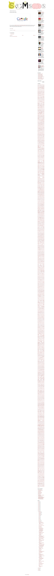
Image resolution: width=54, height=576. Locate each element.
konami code (43, 285)
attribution (42, 112)
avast (40, 114)
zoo (39, 486)
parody (38, 334)
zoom (43, 486)
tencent (43, 426)
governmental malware (40, 236)
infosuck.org (39, 491)
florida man (42, 220)
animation (41, 101)
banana (39, 122)
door (40, 195)
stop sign (38, 415)
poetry (38, 347)
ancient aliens (40, 99)
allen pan (42, 96)
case (42, 147)
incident (43, 266)
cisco (43, 156)
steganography (39, 413)
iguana (38, 264)
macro (41, 299)
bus (39, 140)
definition (39, 186)
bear (40, 125)
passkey (43, 334)
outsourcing (42, 330)
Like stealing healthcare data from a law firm (42, 66)
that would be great (41, 429)
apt (41, 107)
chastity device (41, 153)
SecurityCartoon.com (40, 496)
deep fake (42, 184)
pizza (43, 346)
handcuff (38, 243)
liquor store (40, 293)
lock (40, 294)
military (39, 309)
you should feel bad (41, 481)
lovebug (43, 297)
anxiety (43, 105)
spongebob (41, 410)
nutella (42, 323)
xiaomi (39, 477)
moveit (40, 313)
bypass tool (42, 141)
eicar (42, 201)
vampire (39, 455)
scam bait (40, 560)
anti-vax (39, 105)
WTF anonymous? (40, 531)
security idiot (42, 378)
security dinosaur (42, 377)
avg (41, 114)
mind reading (43, 309)
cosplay (43, 168)
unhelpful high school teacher (41, 452)
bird (41, 128)
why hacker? (40, 550)
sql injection (43, 411)
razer (43, 357)
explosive (40, 210)
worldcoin (40, 475)
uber (42, 450)
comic (41, 160)
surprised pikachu (42, 419)
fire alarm (43, 217)
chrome (38, 156)
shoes (40, 385)
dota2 (39, 196)
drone (38, 199)
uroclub (41, 454)
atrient (38, 112)
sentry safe (42, 382)
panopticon (40, 333)
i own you (42, 258)
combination (39, 160)
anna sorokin (40, 102)
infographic (40, 267)
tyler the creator (40, 450)
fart (41, 215)
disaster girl (40, 191)
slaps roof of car (41, 392)
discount (43, 191)
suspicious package (39, 421)
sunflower (43, 418)
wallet (42, 459)
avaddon (43, 113)
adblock (42, 87)
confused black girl (39, 163)
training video (39, 445)
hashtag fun (43, 245)
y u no (42, 477)
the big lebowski (40, 431)
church (42, 156)
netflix (39, 317)
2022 (38, 502)
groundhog (43, 238)
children (43, 155)
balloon (38, 122)
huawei (43, 253)
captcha (38, 146)
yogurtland (40, 478)
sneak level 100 (42, 400)
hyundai (39, 254)
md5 (41, 305)
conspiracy (40, 165)
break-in (41, 135)
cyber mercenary (42, 176)
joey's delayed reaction (41, 279)
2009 (38, 569)
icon (39, 261)
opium (42, 328)
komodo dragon (40, 285)
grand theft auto (39, 237)
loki (42, 295)
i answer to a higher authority (41, 534)
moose (40, 312)
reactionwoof (40, 358)
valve (38, 455)
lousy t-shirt (41, 297)
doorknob (38, 196)
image (12, 28)
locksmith (38, 295)
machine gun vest (39, 299)
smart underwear (39, 398)
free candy (40, 223)
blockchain (40, 130)
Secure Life (39, 494)
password (43, 335)
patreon (41, 338)
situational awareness (40, 390)
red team (40, 359)
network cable (42, 317)
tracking (43, 444)
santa (43, 367)
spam (42, 408)
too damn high (40, 442)
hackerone (38, 241)
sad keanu (38, 366)
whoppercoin (41, 470)
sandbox (42, 367)
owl (41, 331)
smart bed (43, 393)
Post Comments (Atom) (14, 36)
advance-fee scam (39, 88)
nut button (40, 323)
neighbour (42, 316)
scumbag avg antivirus (42, 372)
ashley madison (42, 110)
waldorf (40, 459)
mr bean (42, 313)
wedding (43, 462)
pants (41, 333)
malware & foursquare (41, 538)
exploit (38, 210)
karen (41, 281)
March (39, 519)
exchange (40, 209)
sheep (39, 384)
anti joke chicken (42, 104)
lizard (41, 293)
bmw (40, 131)
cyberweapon (39, 178)
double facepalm (42, 196)
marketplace (41, 302)
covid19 (43, 169)
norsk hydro (42, 320)
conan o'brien (42, 161)
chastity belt (39, 153)
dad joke (41, 178)
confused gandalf (42, 163)
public (38, 353)
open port (38, 328)
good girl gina (41, 233)
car (42, 146)
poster (38, 349)
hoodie (40, 251)
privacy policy (42, 351)
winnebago (43, 472)
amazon (41, 97)
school (39, 370)
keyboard (43, 282)
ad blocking (40, 87)
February (40, 520)
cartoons (39, 147)
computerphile (39, 161)
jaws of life (38, 277)
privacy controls (39, 351)
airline (42, 92)
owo (42, 331)
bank (41, 122)
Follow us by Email (40, 77)
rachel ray (39, 356)
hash (41, 245)
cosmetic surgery (39, 168)
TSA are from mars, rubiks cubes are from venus (41, 545)
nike (39, 318)
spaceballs (40, 408)
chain (40, 151)
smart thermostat (41, 397)
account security (42, 86)
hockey (42, 249)
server (43, 382)
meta (40, 307)
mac (41, 298)
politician (38, 348)
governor (42, 236)
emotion (40, 204)
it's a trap (43, 274)
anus (42, 105)
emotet (39, 204)
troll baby (42, 447)
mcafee (38, 305)
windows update (40, 472)
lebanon (42, 290)
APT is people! (40, 562)
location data (39, 294)
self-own (40, 382)
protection (41, 352)
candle (39, 144)
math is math (42, 303)
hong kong (39, 251)
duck (42, 199)
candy (41, 144)
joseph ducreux (41, 280)
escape (39, 207)
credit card (40, 171)
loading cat (43, 293)
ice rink (38, 261)
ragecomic (43, 356)
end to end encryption (41, 205)
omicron (41, 326)
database (38, 183)
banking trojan (43, 122)
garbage (43, 227)
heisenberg (41, 246)
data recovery (43, 182)
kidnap (38, 284)
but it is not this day (41, 140)
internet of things (42, 271)
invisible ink (42, 272)
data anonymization (41, 181)
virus (39, 457)
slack (39, 392)
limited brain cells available (41, 537)
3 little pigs (40, 84)
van (40, 455)
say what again (41, 369)
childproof (42, 155)
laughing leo (40, 289)
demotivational (39, 187)
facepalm (42, 212)
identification (42, 261)
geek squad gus (40, 228)
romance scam (39, 364)
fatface (43, 215)
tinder (43, 439)
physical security (42, 344)
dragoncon (42, 197)
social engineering (39, 403)
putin (40, 354)
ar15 (42, 107)
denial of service (42, 187)
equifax (38, 207)
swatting (43, 421)
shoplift (41, 385)
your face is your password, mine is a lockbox (41, 536)
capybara (40, 146)
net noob (38, 317)
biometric (39, 128)
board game (43, 131)
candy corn (43, 144)
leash (40, 290)
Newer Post (11, 35)
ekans (43, 201)
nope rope (40, 320)
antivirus (41, 105)
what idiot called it (40, 465)
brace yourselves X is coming (41, 134)
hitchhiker (38, 249)
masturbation (40, 303)
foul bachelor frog (42, 222)
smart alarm (41, 393)
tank (41, 423)
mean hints (43, 305)
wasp (39, 460)
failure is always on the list (41, 525)
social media (42, 403)
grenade (39, 238)
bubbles (40, 138)
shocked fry (39, 385)
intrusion (40, 272)
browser (43, 136)
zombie (38, 486)
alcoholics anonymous (40, 94)
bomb (38, 133)
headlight (39, 246)
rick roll (39, 362)
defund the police (42, 186)
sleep (43, 392)
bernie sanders (39, 127)
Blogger (28, 574)
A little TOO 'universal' (42, 53)
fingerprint (40, 217)
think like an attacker (41, 436)
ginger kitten (42, 230)
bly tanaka (39, 131)
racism (41, 356)
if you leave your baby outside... (41, 548)
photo (40, 344)
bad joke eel (43, 119)
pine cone (39, 346)
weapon (38, 462)
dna (39, 192)
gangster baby (39, 227)
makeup (38, 300)
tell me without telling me (40, 426)
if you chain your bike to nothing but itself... (41, 529)
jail (41, 276)
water (42, 460)
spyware (40, 411)
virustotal (41, 457)
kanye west (40, 281)
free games (42, 223)
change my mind (42, 152)
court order (39, 169)
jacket (38, 276)
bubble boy (39, 138)
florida (40, 220)
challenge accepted (39, 152)
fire (41, 217)
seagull (42, 374)
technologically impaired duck (41, 425)
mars (42, 302)
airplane (43, 92)
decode (39, 184)
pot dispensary (40, 349)
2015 (38, 508)
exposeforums (43, 210)
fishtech (42, 219)
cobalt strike (39, 158)
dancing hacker (41, 179)
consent (38, 165)
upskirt (39, 454)
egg (41, 201)
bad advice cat (40, 118)
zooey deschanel (41, 486)
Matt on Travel (39, 493)
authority (38, 113)
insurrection (43, 269)
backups (38, 118)
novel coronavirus (42, 321)
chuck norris (40, 156)
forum (40, 222)
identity (43, 261)
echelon (39, 200)
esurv (42, 207)
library (38, 292)
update (42, 453)
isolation (38, 274)
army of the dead (42, 109)
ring (40, 362)
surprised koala (39, 419)
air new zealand (40, 92)
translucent (39, 446)
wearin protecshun (40, 564)
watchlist (41, 460)
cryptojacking (43, 174)
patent (40, 338)
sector (43, 375)
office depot (43, 325)
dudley (43, 199)
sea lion (41, 374)
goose (39, 235)
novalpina (39, 321)
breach (40, 135)
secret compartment (41, 375)
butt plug (38, 141)
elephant (38, 202)
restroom (38, 361)
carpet (43, 146)
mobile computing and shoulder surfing (41, 530)
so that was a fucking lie (41, 401)
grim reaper (41, 238)
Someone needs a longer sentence (42, 24)
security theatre (40, 380)
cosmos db (42, 168)
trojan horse (39, 447)
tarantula (42, 423)
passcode (41, 334)
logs (41, 295)
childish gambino (39, 155)
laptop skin (40, 287)
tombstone (43, 441)
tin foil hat (42, 439)
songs (42, 407)
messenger (39, 307)
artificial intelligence (39, 110)
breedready (39, 136)
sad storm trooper (41, 366)
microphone (40, 308)
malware (43, 300)
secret (38, 375)
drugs (39, 199)
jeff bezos (41, 277)
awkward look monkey (40, 115)
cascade (41, 147)
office (41, 325)
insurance (41, 269)
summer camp (41, 418)
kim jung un (42, 284)
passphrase (39, 335)
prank (42, 349)
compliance (43, 160)
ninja (40, 318)
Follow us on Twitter (40, 74)
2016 (38, 507)
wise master (39, 473)
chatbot (43, 153)
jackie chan (40, 276)
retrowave (40, 361)
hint (42, 248)
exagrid (38, 209)
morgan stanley (43, 312)
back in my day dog (42, 117)
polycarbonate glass (41, 348)
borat (43, 133)
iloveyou (40, 264)
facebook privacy (39, 212)
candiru (38, 144)
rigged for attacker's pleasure (41, 566)
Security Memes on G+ (40, 490)
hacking (40, 241)
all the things (40, 95)
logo (40, 295)
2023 (38, 501)
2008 (38, 570)
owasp (40, 331)
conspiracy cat (43, 165)
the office (41, 432)
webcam (42, 462)
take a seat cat (39, 423)
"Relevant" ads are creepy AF (42, 59)
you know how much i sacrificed (41, 480)
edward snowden (39, 201)
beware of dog (42, 127)
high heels (41, 248)
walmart (43, 459)
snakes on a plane (39, 400)
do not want (41, 192)
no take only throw (42, 318)
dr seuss (40, 197)
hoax (41, 249)
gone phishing (39, 233)
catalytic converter (40, 148)
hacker (42, 240)
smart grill (42, 395)
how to (39, 253)
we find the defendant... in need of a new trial (41, 558)
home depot (42, 250)
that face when (42, 428)
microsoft (42, 308)
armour (39, 109)
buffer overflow (43, 138)
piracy (42, 346)
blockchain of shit (42, 130)
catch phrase (43, 148)
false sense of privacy (40, 214)
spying (38, 411)
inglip (41, 267)
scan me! (40, 553)
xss (41, 477)
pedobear (38, 339)
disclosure (42, 191)
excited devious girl (42, 209)
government (41, 235)
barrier (39, 123)
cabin (43, 141)
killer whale (40, 284)
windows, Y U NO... (41, 547)
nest (43, 316)
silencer (42, 388)
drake (43, 197)
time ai (40, 439)
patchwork (38, 338)
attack (39, 112)
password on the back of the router (41, 336)
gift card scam (39, 230)
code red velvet (40, 559)
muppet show (39, 315)
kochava (38, 285)
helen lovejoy (43, 246)
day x (41, 183)
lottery (39, 297)
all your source (40, 549)
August (39, 515)
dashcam (38, 181)
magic (42, 299)
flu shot (43, 220)
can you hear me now (41, 143)
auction (43, 112)
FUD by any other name (41, 563)
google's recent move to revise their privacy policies (20, 25)
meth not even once (42, 307)
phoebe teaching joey (42, 343)
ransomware (41, 357)
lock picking (42, 294)
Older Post (34, 35)
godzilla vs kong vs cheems (40, 232)
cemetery (38, 150)
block (38, 130)
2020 (38, 504)
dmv (38, 192)
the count (43, 431)
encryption (42, 204)
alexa (42, 94)
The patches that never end (42, 12)
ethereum (43, 207)
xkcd (40, 477)
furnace (43, 225)
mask (43, 302)
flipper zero (39, 220)
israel (39, 274)
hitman (40, 249)
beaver (43, 125)
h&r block (39, 240)
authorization (40, 113)
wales (41, 459)
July (39, 516)
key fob (41, 282)
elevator (40, 202)
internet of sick (39, 271)
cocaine (43, 158)
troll (40, 447)
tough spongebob (40, 444)
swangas (42, 421)
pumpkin (43, 353)
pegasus (43, 339)
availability (38, 114)
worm (41, 475)
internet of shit (42, 270)
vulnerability (41, 458)
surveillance (39, 420)
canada (43, 143)
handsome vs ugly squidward (41, 243)
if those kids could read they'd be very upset (41, 263)
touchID (38, 444)
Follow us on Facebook (40, 75)
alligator (43, 96)
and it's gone (43, 99)
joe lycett (38, 279)
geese (42, 228)
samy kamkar (40, 367)
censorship (41, 150)
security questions (40, 379)
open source (41, 328)
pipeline (41, 346)
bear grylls (42, 125)
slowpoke (38, 393)
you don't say (42, 478)
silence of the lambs (39, 388)
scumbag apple (39, 372)
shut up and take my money (40, 387)
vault (41, 455)
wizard (40, 473)
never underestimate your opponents (41, 543)
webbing (40, 462)
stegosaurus (42, 413)
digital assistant (41, 189)
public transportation (41, 353)
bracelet (38, 135)
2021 (38, 503)
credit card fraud (42, 171)
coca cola (42, 158)
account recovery (39, 86)
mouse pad (39, 313)
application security (39, 107)
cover (40, 169)
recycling (38, 359)
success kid (41, 416)
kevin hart (39, 282)
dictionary (39, 189)
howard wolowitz (41, 253)
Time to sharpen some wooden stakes (42, 36)
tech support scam (42, 424)
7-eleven (42, 84)
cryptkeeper (43, 173)
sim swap (43, 388)
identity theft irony (40, 552)
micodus (38, 308)
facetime (43, 212)
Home (22, 35)
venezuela (43, 455)
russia (42, 365)
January (39, 521)
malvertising (41, 300)
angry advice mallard (42, 100)
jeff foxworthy (43, 277)
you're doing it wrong (40, 483)
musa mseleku (41, 315)
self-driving (38, 382)
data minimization (39, 182)
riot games (42, 362)
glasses (43, 230)
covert (41, 169)
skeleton (43, 390)
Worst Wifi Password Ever (42, 30)
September (40, 514)
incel (39, 266)
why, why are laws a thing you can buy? (41, 540)
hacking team (43, 241)
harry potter (40, 245)
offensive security (39, 325)
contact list (40, 166)
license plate (40, 292)
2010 (38, 568)
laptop (38, 287)
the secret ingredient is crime (41, 433)
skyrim (38, 392)
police (42, 347)
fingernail (38, 217)
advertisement (42, 88)
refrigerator (42, 359)
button (40, 141)
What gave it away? (42, 42)
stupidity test (39, 416)
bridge (41, 136)
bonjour (42, 133)
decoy (40, 184)
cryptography (39, 174)
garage (41, 227)
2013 (38, 510)
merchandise (42, 306)
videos (43, 456)
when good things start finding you (41, 554)
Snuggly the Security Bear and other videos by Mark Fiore (41, 497)
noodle (38, 320)
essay (41, 207)
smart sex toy (39, 397)
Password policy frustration (42, 48)
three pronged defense (41, 546)
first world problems (40, 219)
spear (43, 408)
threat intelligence (41, 437)
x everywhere (43, 476)
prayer (43, 349)
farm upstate (40, 215)
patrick (42, 338)
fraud (38, 223)
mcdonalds (40, 305)
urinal (40, 454)
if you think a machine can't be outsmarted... (41, 551)
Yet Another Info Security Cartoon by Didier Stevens (40, 498)
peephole (41, 339)
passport (41, 335)
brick (40, 136)
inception (41, 266)
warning (38, 460)
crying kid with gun (40, 173)
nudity (38, 323)
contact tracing (42, 166)
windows (39, 471)
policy (43, 347)
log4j (39, 295)
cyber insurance (39, 176)
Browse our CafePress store (41, 78)
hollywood (39, 250)
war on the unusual (41, 524)
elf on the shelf (42, 202)
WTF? (39, 476)
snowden (38, 401)
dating (40, 183)
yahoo (43, 477)
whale (39, 464)
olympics (40, 326)
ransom (39, 357)
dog (41, 194)
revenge (42, 361)
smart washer (42, 398)
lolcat (43, 295)
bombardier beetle (40, 133)
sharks (38, 384)
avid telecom (43, 114)
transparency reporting (41, 446)
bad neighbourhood (41, 120)
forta (39, 222)
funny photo (41, 225)
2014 (38, 509)
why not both (43, 470)
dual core (41, 199)
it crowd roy (41, 274)
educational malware (42, 200)
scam (43, 369)
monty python (39, 312)
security (41, 376)
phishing (38, 343)
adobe (43, 87)
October (39, 513)
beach (38, 125)
